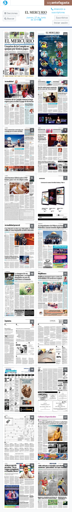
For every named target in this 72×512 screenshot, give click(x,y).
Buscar (10, 18)
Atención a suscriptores (58, 11)
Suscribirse (62, 17)
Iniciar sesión (61, 22)
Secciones (12, 13)
